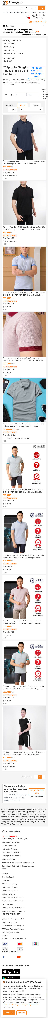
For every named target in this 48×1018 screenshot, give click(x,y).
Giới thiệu (5, 874)
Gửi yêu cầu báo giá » (37, 791)
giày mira (24, 12)
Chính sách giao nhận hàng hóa (13, 911)
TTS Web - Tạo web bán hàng (13, 929)
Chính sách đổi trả (8, 859)
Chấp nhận (9, 1013)
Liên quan (22, 105)
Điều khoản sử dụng (9, 884)
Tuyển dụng (6, 880)
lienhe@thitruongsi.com (25, 862)
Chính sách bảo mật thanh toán (13, 897)
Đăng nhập (40, 15)
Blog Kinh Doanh (8, 877)
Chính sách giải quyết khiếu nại (13, 908)
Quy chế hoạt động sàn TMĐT (13, 919)
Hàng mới (35, 105)
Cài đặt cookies (7, 904)
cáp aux (41, 12)
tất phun (33, 12)
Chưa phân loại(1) (10, 50)
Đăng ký (39, 18)
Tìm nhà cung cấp (37, 72)
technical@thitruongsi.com (24, 866)
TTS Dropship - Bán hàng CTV (13, 926)
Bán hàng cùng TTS (38, 21)
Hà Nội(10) (8, 61)
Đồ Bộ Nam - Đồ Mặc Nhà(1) (14, 53)
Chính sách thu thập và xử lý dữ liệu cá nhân (21, 1005)
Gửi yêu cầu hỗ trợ (9, 845)
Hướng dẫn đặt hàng (9, 849)
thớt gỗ (5, 12)
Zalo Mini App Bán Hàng (11, 932)
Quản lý (21, 1013)
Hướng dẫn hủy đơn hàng (11, 852)
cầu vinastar (14, 12)
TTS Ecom (6, 936)
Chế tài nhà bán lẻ (8, 894)
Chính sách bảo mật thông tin (13, 901)
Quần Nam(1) (9, 47)
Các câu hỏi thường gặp (11, 842)
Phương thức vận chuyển (11, 856)
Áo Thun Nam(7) (10, 43)
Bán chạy (12, 109)
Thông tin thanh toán (9, 887)
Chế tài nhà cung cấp (9, 891)
